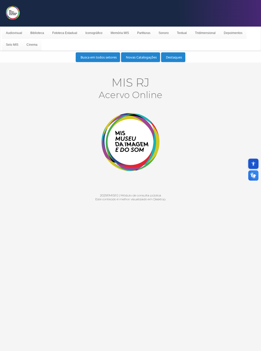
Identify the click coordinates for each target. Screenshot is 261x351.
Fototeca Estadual (64, 33)
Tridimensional (205, 33)
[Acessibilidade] (253, 164)
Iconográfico (93, 33)
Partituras (143, 33)
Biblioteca (37, 33)
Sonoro (164, 33)
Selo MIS (12, 44)
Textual (182, 33)
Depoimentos (233, 33)
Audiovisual (14, 33)
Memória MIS (120, 33)
